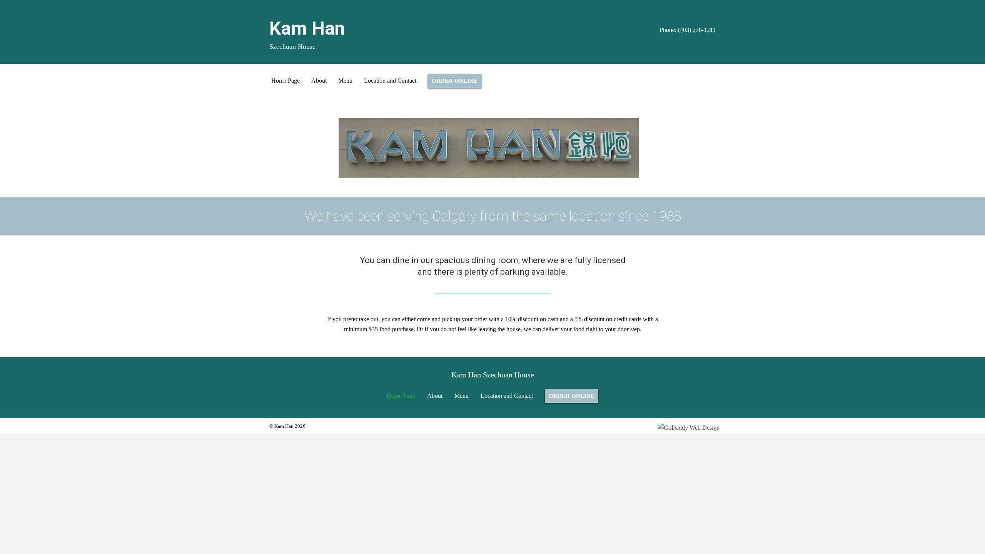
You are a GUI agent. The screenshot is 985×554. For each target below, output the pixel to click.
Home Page (401, 395)
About (434, 395)
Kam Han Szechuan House (492, 374)
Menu (461, 395)
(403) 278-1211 (697, 30)
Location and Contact (507, 395)
